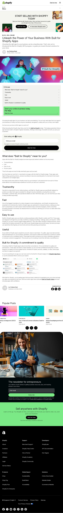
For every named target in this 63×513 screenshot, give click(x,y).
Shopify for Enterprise (8, 489)
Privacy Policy (48, 399)
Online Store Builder (47, 476)
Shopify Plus (6, 484)
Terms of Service (23, 500)
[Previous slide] (27, 328)
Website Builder (46, 480)
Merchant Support (27, 444)
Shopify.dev (45, 444)
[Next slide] (35, 328)
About (4, 444)
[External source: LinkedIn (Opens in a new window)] (22, 509)
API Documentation (47, 448)
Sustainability (26, 476)
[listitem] (31, 315)
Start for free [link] (31, 148)
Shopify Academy (27, 457)
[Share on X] (56, 289)
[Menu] (60, 2)
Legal (3, 461)
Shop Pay (5, 480)
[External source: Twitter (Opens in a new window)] (7, 509)
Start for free (53, 2)
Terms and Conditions (36, 399)
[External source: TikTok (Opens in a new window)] (18, 509)
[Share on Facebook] (52, 289)
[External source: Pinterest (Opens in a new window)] (25, 509)
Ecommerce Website (48, 484)
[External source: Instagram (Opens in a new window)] (14, 509)
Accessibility (25, 484)
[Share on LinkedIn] (59, 289)
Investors (5, 448)
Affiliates (4, 457)
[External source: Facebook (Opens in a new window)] (3, 509)
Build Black (25, 480)
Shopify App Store (54, 254)
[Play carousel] (31, 328)
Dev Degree (45, 453)
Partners (4, 453)
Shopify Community (27, 461)
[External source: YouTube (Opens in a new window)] (11, 509)
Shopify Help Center (28, 448)
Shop (3, 476)
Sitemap (43, 500)
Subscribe (31, 395)
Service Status (6, 465)
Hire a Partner (26, 453)
